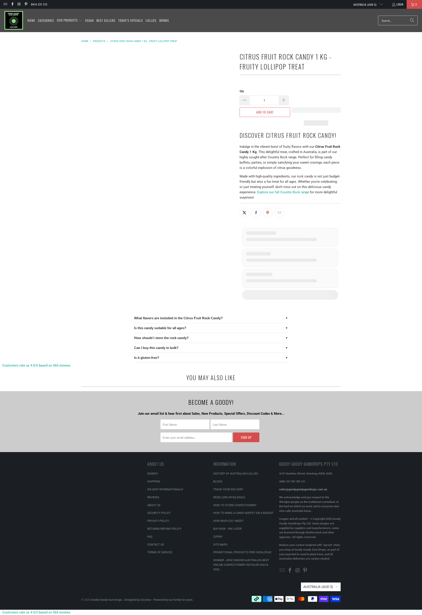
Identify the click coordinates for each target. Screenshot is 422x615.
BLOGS (217, 481)
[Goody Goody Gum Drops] (13, 20)
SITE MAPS (220, 544)
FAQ (149, 536)
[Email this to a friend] (279, 213)
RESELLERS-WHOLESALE (229, 497)
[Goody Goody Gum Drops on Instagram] (19, 4)
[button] (69, 20)
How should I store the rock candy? (161, 338)
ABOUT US (153, 505)
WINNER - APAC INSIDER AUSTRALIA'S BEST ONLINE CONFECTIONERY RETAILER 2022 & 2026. (241, 564)
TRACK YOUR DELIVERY (228, 489)
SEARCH (152, 473)
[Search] (412, 20)
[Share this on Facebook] (256, 213)
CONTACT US (155, 544)
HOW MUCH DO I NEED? (228, 520)
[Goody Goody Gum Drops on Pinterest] (26, 4)
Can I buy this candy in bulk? (156, 348)
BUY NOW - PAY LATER (227, 528)
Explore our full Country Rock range (283, 192)
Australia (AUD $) (365, 4)
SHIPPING (153, 481)
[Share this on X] (244, 213)
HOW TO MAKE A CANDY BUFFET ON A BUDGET (243, 513)
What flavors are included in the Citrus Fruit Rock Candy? (178, 318)
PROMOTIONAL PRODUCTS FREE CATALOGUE (242, 552)
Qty (242, 91)
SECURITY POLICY (159, 513)
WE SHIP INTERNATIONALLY (165, 489)
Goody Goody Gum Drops (107, 599)
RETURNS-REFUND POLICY (164, 528)
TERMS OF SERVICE (159, 552)
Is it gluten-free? (146, 358)
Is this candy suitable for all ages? (160, 328)
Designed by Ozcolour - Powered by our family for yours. (158, 599)
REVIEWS (153, 497)
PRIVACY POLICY (158, 520)
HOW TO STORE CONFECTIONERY (234, 505)
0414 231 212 (39, 4)
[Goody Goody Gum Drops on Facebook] (12, 4)
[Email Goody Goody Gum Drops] (5, 4)
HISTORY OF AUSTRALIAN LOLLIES (235, 473)
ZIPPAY (217, 536)
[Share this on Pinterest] (268, 213)
